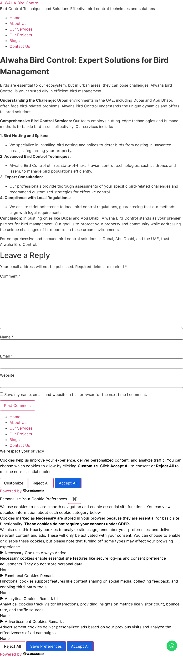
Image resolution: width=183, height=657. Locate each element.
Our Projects (21, 34)
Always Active (53, 553)
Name (7, 337)
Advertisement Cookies (26, 621)
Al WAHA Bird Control (19, 2)
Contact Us (20, 46)
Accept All (68, 483)
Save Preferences (46, 646)
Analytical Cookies (21, 598)
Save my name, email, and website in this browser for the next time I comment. (75, 394)
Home (15, 17)
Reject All (41, 483)
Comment (10, 276)
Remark (47, 576)
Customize (13, 483)
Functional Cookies (22, 576)
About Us (18, 23)
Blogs (15, 40)
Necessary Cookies (22, 553)
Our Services (21, 29)
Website (7, 375)
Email (6, 356)
